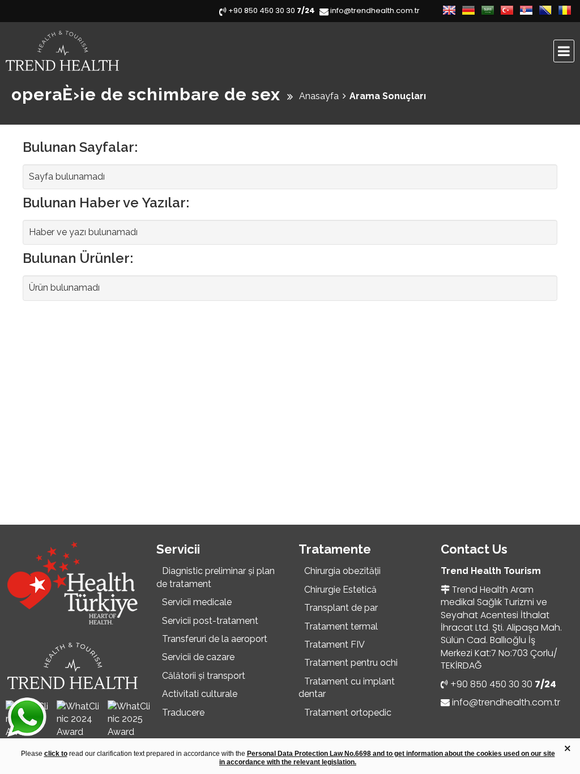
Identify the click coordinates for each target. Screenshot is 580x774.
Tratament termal (341, 626)
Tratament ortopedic (347, 712)
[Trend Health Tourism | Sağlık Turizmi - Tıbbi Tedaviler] (105, 51)
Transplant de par (341, 607)
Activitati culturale (199, 693)
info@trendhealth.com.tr (506, 702)
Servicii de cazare (198, 657)
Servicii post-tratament (210, 620)
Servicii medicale (197, 602)
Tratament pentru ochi (351, 662)
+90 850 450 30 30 (503, 684)
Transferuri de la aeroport (214, 638)
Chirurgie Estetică (340, 589)
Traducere (183, 712)
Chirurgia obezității (342, 570)
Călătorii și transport (203, 675)
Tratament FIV (334, 644)
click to (55, 754)
